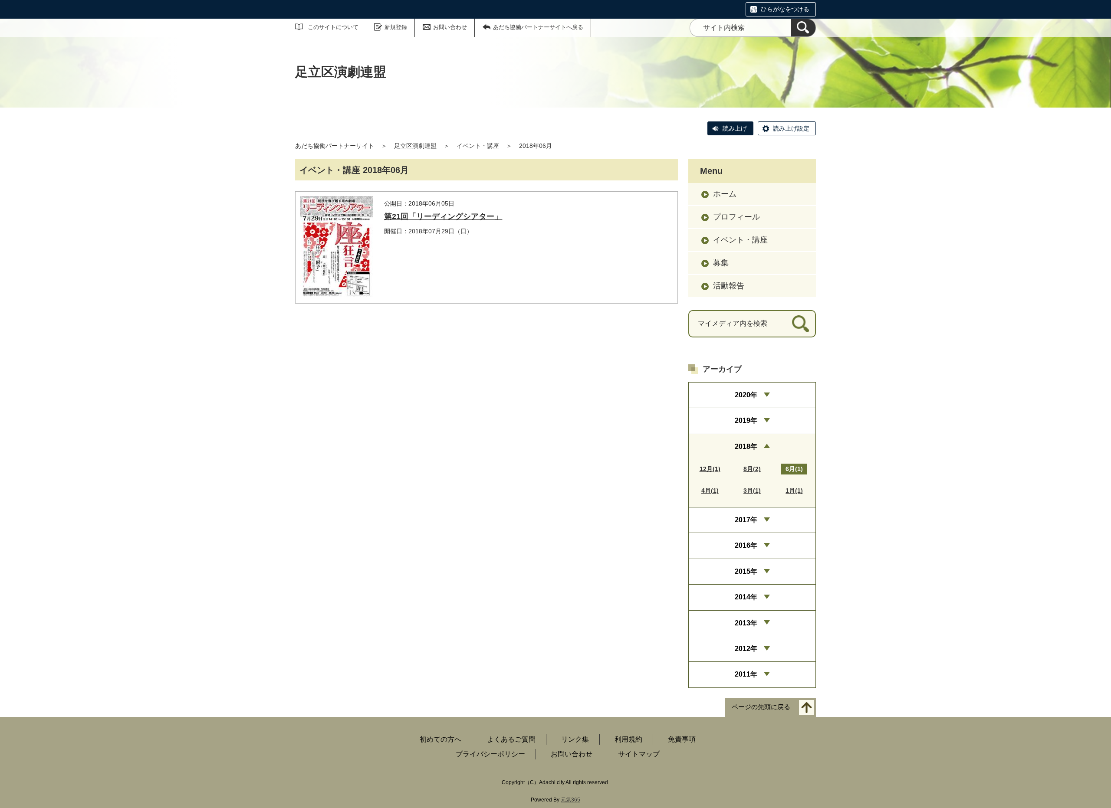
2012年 (746, 648)
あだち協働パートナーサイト (334, 145)
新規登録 (396, 27)
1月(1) (794, 490)
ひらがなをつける (785, 9)
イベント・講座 (478, 145)
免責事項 (682, 739)
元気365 (570, 800)
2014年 (746, 597)
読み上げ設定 (791, 128)
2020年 (746, 395)
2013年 (746, 623)
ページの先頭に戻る (761, 706)
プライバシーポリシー (490, 754)
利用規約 (628, 739)
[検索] (803, 28)
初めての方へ (440, 739)
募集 (721, 262)
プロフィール (736, 217)
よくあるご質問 (511, 739)
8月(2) (752, 468)
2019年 (746, 420)
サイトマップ (639, 754)
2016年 (746, 545)
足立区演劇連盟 (415, 145)
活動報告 (728, 285)
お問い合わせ (450, 27)
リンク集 (575, 739)
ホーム (724, 194)
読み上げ (735, 128)
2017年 (746, 519)
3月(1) (752, 490)
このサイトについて (333, 27)
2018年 (746, 446)
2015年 (746, 571)
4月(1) (710, 490)
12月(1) (710, 468)
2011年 (746, 674)
